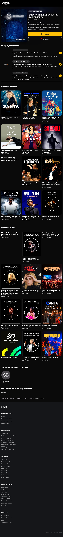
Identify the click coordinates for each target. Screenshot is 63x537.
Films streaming (5, 494)
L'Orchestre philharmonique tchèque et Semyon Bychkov (31, 358)
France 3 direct (5, 464)
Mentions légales (6, 438)
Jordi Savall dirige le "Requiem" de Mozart (28, 117)
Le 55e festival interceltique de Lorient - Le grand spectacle (51, 118)
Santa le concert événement (10, 117)
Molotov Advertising (7, 421)
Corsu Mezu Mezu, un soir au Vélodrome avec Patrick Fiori (51, 291)
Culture (30, 19)
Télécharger (4, 447)
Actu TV (3, 505)
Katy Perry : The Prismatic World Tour (30, 151)
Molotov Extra (5, 516)
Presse (3, 416)
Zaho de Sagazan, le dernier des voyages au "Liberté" (30, 291)
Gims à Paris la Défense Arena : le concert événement (10, 217)
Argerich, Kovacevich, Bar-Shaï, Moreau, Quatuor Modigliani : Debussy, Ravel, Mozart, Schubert (9, 292)
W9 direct (4, 473)
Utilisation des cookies (7, 440)
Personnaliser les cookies (8, 444)
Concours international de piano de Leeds (9, 326)
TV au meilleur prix (6, 522)
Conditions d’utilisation (7, 442)
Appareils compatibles (7, 449)
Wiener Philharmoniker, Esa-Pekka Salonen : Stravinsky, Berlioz (10, 234)
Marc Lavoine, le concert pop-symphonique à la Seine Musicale (31, 218)
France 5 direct (5, 466)
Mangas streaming (6, 503)
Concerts (36, 19)
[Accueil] (6, 3)
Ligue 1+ (3, 520)
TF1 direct (4, 459)
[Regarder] (60, 53)
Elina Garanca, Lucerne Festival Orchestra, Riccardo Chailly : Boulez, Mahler (10, 159)
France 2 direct (5, 462)
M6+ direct (4, 468)
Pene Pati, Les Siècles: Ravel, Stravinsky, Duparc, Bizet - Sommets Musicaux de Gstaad (51, 234)
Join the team (5, 423)
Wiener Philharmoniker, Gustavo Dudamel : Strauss (30, 259)
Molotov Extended (6, 518)
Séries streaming (6, 496)
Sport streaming (5, 498)
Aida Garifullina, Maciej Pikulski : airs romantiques (31, 326)
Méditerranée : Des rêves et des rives (51, 358)
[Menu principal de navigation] (60, 3)
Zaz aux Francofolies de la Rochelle (9, 151)
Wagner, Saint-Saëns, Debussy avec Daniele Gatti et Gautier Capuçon (52, 184)
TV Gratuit (4, 492)
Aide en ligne (5, 433)
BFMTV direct (5, 477)
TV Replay (4, 490)
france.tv (3, 392)
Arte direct (4, 470)
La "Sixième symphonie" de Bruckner (30, 183)
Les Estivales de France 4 (9, 357)
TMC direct (4, 475)
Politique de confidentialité (8, 436)
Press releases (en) (6, 419)
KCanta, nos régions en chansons (49, 326)
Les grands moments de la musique (50, 217)
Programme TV (5, 487)
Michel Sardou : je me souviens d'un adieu (51, 151)
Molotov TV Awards (6, 501)
